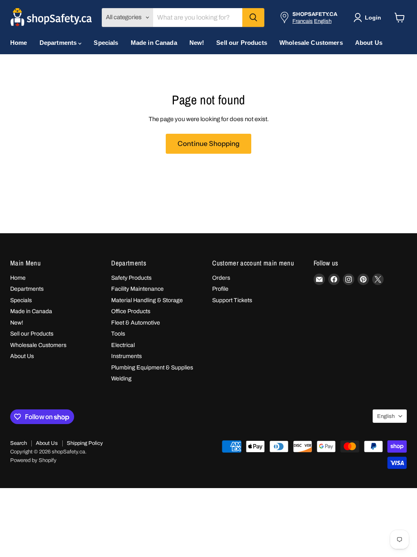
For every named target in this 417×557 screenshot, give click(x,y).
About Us (368, 42)
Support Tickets (232, 300)
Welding (121, 379)
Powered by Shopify (33, 460)
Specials (106, 42)
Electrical (123, 345)
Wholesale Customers (311, 42)
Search (18, 443)
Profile (220, 289)
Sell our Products (241, 42)
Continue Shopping (208, 143)
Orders (221, 278)
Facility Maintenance (137, 289)
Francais (302, 21)
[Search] (253, 17)
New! (196, 42)
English (322, 21)
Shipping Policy (85, 443)
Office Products (130, 311)
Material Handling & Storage (147, 300)
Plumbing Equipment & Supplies (152, 368)
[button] (368, 17)
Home (18, 42)
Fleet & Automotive (135, 323)
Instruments (126, 356)
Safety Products (131, 278)
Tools (118, 334)
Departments (59, 42)
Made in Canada (154, 42)
